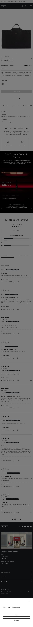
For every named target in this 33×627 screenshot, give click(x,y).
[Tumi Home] (3, 6)
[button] (25, 6)
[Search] (22, 6)
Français (16, 620)
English (16, 614)
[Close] (29, 601)
